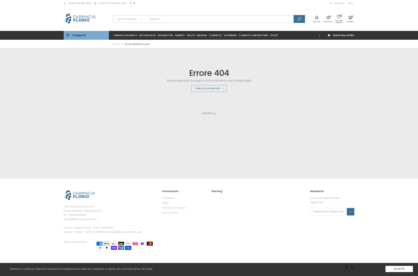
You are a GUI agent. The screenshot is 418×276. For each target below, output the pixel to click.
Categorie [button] (79, 35)
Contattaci (168, 198)
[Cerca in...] (299, 19)
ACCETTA (399, 268)
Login (165, 203)
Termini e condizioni (173, 207)
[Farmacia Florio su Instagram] (134, 3)
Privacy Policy (170, 212)
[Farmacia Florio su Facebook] (130, 3)
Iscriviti (350, 212)
